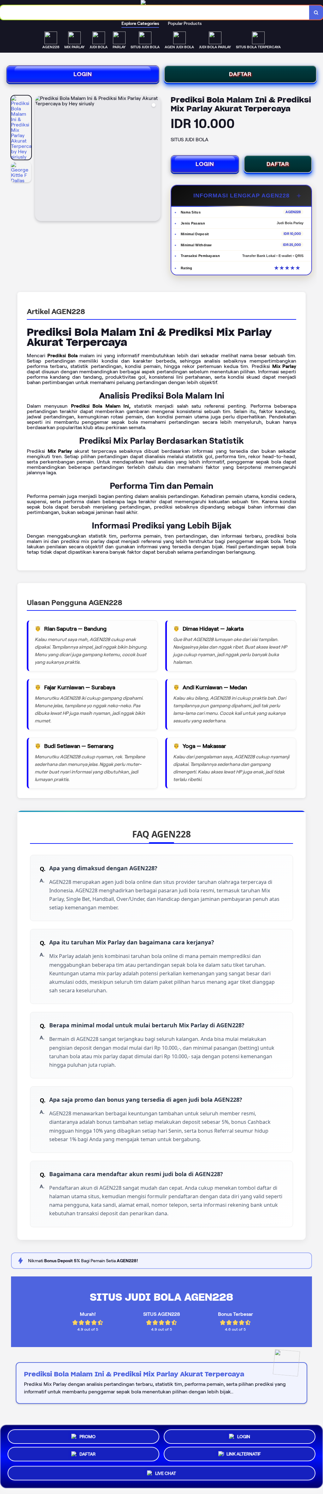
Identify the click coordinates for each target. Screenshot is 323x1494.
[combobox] (154, 12)
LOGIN (82, 74)
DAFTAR (240, 74)
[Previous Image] (40, 159)
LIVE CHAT (165, 1475)
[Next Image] (155, 159)
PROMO (87, 1435)
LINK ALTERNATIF (243, 1456)
